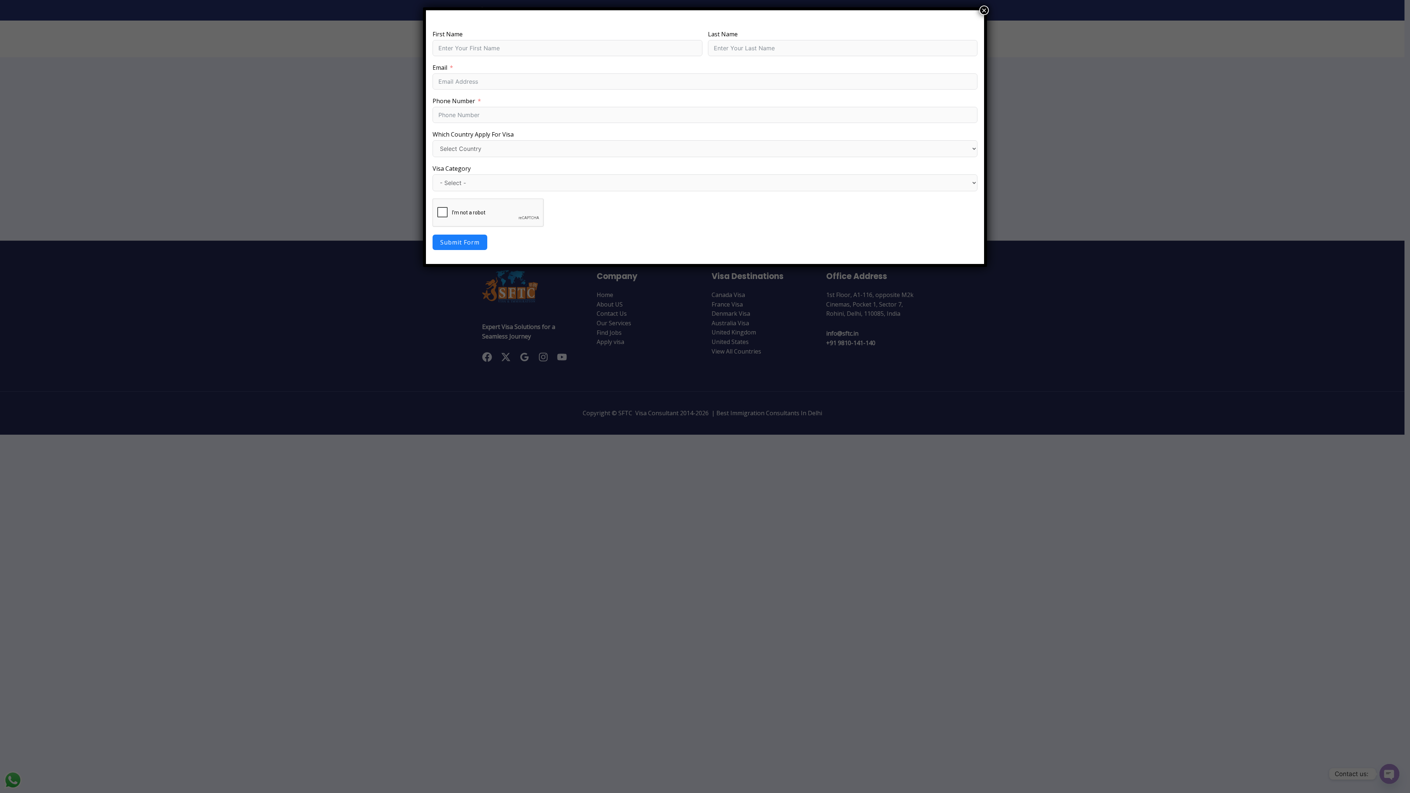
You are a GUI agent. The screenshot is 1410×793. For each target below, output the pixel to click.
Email (440, 68)
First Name (448, 34)
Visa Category (452, 168)
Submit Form (460, 242)
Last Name (723, 34)
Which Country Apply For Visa (473, 134)
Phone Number (454, 101)
